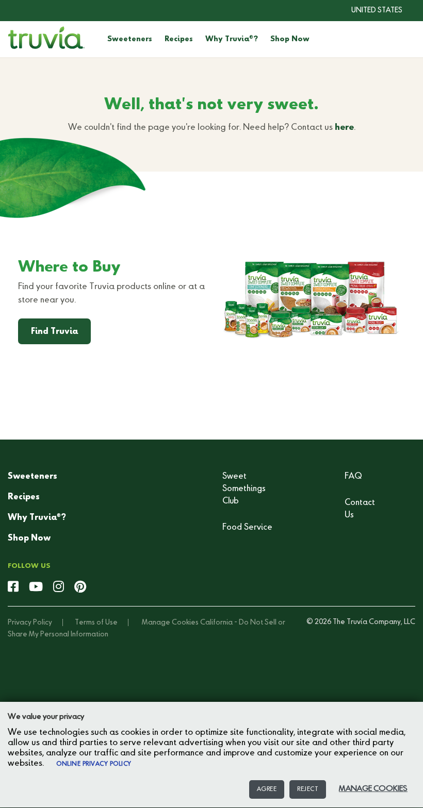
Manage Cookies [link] (170, 622)
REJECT (307, 789)
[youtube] (36, 587)
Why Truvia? (231, 39)
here (344, 127)
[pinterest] (80, 587)
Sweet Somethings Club (244, 489)
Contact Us (360, 509)
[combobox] (369, 10)
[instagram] (58, 587)
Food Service (247, 528)
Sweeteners (129, 39)
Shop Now (290, 39)
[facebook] (13, 587)
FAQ (353, 477)
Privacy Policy (30, 622)
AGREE (267, 789)
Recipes (179, 39)
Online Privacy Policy (94, 764)
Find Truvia (54, 332)
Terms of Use (96, 622)
